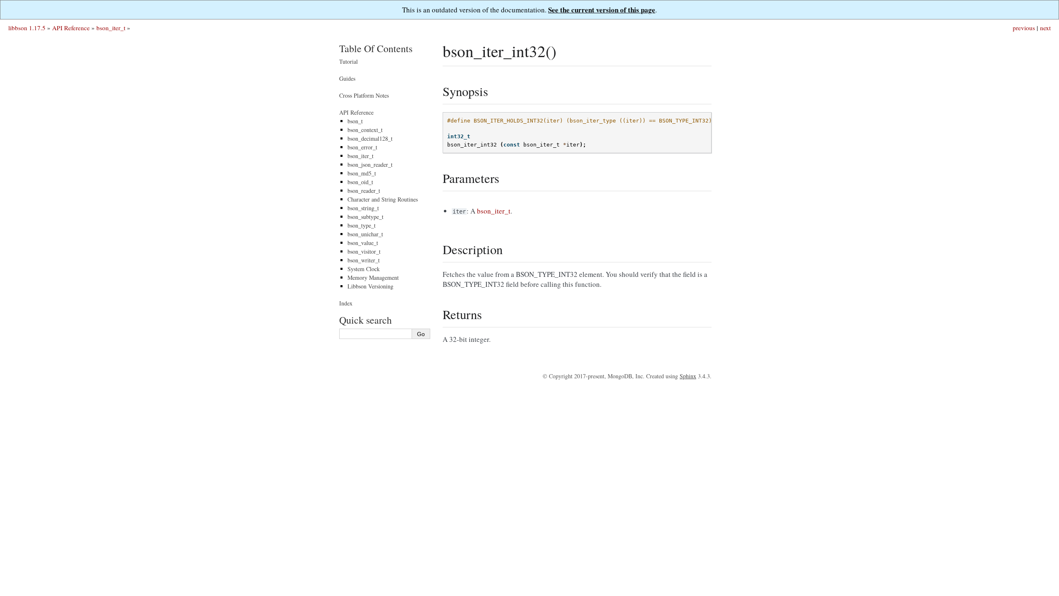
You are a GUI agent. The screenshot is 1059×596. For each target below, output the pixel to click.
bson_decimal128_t (370, 138)
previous (1024, 28)
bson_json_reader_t (370, 164)
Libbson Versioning (370, 286)
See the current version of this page (601, 10)
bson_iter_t (110, 28)
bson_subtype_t (365, 217)
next (1045, 28)
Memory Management (373, 277)
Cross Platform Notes (364, 95)
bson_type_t (361, 225)
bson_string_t (363, 208)
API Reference (71, 28)
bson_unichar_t (365, 234)
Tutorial (348, 61)
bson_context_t (365, 130)
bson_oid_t (360, 182)
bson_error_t (362, 147)
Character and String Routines (382, 199)
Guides (347, 78)
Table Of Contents (375, 48)
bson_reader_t (363, 191)
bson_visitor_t (364, 251)
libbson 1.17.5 (27, 28)
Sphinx (688, 376)
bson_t (355, 121)
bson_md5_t (361, 173)
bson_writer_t (363, 260)
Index (345, 303)
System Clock (363, 269)
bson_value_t (362, 243)
